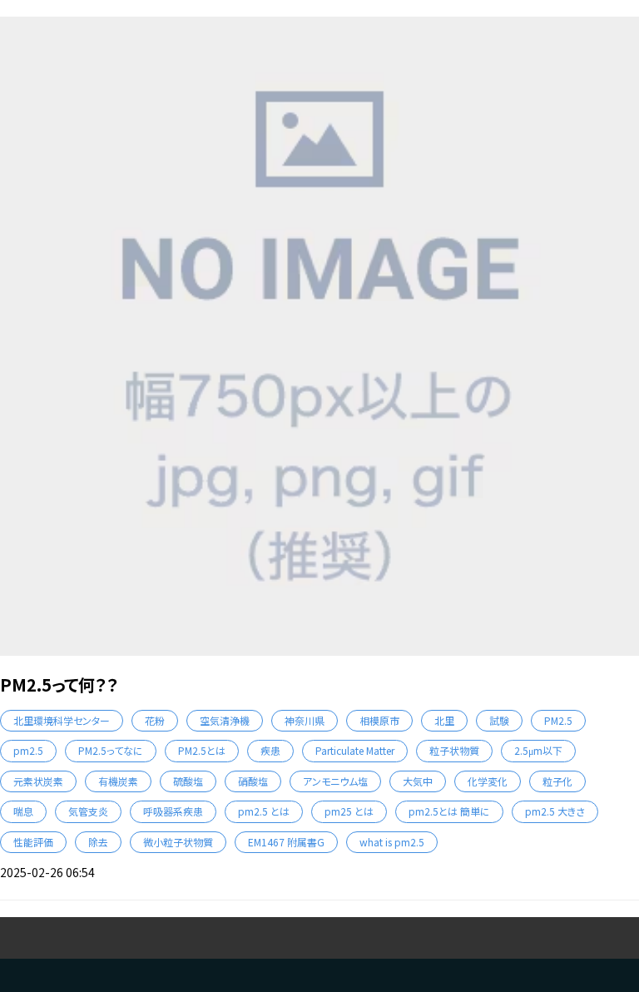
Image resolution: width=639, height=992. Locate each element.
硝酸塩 (253, 781)
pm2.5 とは (264, 811)
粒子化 (557, 781)
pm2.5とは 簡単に (449, 811)
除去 (98, 842)
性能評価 (33, 842)
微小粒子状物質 (178, 842)
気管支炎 (88, 811)
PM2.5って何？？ (59, 684)
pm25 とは (349, 811)
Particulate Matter (354, 750)
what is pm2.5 (391, 842)
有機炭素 (118, 781)
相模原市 (379, 720)
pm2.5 (28, 750)
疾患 (270, 750)
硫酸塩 (188, 781)
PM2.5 (558, 720)
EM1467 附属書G (286, 842)
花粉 (155, 720)
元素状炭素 (38, 781)
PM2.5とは (201, 750)
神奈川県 (304, 720)
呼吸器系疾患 (173, 811)
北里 (444, 720)
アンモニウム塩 (335, 781)
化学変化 (488, 781)
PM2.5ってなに (110, 750)
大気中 (418, 781)
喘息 (23, 811)
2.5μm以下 (538, 750)
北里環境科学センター (61, 720)
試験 (499, 720)
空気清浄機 (225, 720)
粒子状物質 (454, 750)
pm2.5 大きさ (555, 811)
